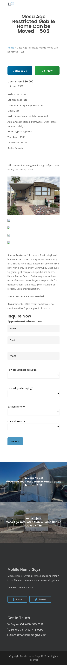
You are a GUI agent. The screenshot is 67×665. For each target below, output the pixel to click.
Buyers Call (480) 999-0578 (26, 624)
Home (10, 47)
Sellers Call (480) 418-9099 (26, 629)
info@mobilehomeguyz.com (28, 635)
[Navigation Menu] (58, 3)
